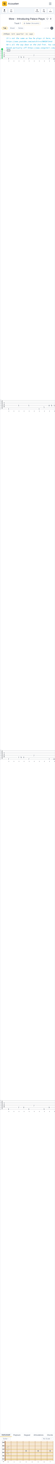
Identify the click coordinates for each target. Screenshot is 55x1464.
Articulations (39, 1435)
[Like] (47, 19)
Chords (50, 1435)
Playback (17, 1435)
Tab (4, 28)
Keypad (27, 1435)
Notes (20, 28)
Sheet (12, 28)
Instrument (6, 1435)
